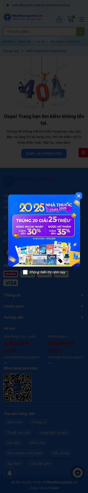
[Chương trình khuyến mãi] (44, 231)
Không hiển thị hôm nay (47, 272)
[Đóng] (78, 195)
